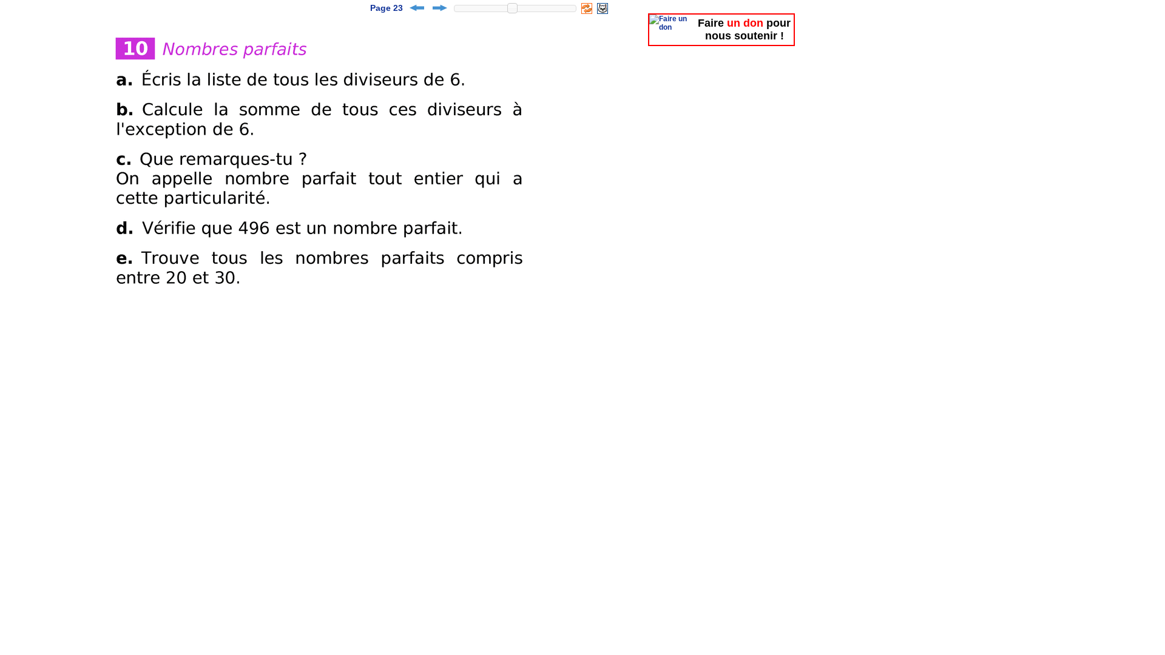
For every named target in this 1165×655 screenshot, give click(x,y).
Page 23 (386, 8)
